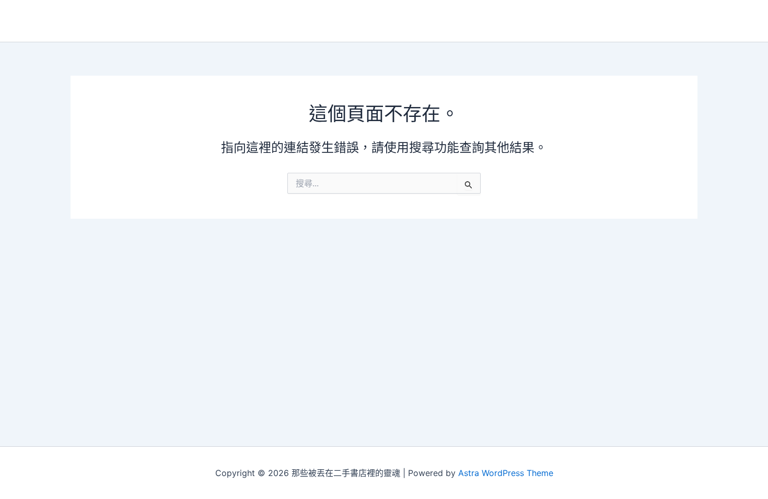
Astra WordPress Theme (505, 473)
